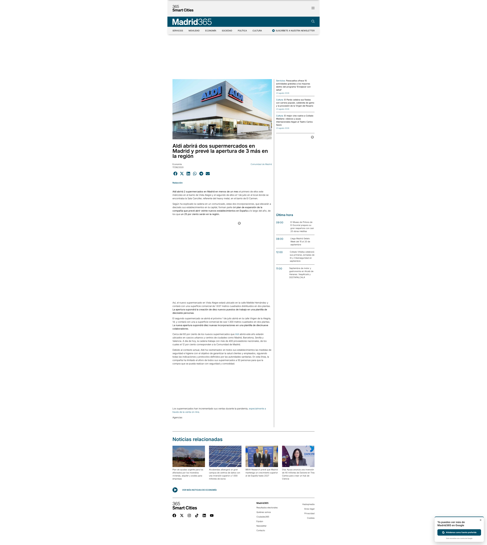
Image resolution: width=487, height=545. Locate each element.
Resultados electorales (267, 507)
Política (242, 30)
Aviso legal (309, 509)
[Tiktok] (197, 515)
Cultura (257, 30)
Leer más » (176, 482)
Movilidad (194, 30)
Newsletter (261, 526)
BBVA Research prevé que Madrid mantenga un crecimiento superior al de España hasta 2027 (262, 472)
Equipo (259, 521)
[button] (175, 174)
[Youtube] (212, 515)
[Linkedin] (204, 515)
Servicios (177, 30)
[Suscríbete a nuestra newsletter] (273, 30)
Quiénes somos (263, 512)
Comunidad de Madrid (261, 164)
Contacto (260, 530)
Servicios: (280, 80)
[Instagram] (189, 515)
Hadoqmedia (308, 504)
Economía (210, 30)
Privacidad (309, 513)
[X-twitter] (182, 515)
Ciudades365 (262, 516)
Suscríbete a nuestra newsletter (295, 30)
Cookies (311, 518)
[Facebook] (174, 515)
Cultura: (280, 99)
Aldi (237, 334)
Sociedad (227, 30)
